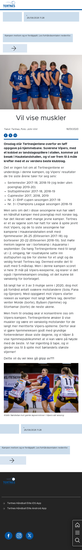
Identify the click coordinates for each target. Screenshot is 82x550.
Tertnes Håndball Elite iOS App (24, 503)
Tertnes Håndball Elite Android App (27, 508)
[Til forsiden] (9, 4)
